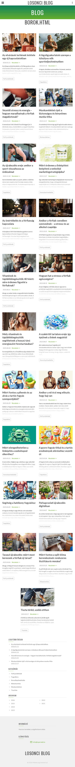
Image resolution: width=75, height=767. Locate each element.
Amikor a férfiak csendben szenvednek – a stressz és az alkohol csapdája (54, 223)
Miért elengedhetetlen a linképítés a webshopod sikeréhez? (15, 451)
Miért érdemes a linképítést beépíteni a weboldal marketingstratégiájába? (53, 168)
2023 (13, 710)
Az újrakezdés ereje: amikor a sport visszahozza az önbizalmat (17, 168)
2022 (43, 700)
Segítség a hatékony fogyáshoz (18, 502)
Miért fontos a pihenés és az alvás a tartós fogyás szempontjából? (17, 395)
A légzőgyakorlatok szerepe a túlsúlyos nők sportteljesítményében (34, 650)
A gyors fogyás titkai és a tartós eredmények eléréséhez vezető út (56, 451)
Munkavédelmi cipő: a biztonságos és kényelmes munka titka (53, 113)
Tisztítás (24, 630)
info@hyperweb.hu (39, 742)
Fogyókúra (43, 82)
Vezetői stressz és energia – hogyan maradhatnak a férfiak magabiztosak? (18, 113)
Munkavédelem (45, 137)
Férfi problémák (8, 79)
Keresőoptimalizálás (46, 192)
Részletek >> (16, 62)
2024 (13, 707)
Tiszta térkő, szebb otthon (35, 609)
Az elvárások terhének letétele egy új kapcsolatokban (29, 644)
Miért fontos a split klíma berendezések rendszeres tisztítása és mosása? (52, 558)
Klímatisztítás (44, 581)
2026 (13, 700)
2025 (13, 703)
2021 (43, 703)
